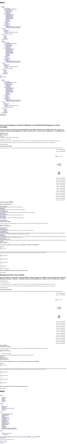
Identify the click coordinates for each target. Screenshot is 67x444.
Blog (4, 29)
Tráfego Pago (8, 21)
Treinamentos (6, 59)
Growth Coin (6, 38)
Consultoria (6, 22)
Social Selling (8, 20)
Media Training (8, 25)
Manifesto (3, 399)
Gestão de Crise (8, 12)
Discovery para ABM (9, 33)
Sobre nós (5, 35)
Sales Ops (7, 19)
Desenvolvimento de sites (10, 14)
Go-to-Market (8, 58)
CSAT (5, 37)
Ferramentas (6, 31)
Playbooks (5, 67)
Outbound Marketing (9, 18)
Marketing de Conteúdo (9, 51)
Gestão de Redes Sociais (9, 15)
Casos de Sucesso (6, 30)
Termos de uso (4, 397)
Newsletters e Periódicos (9, 17)
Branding (7, 23)
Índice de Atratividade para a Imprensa (12, 66)
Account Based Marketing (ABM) (11, 43)
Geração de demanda (7, 13)
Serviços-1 (3, 409)
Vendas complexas (7, 8)
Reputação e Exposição (7, 9)
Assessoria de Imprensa (9, 10)
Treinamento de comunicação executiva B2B (13, 27)
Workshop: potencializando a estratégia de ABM (13, 26)
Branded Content (8, 11)
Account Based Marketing (4, 211)
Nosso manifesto (4, 39)
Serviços (3, 7)
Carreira (5, 36)
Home (3, 6)
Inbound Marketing (9, 16)
